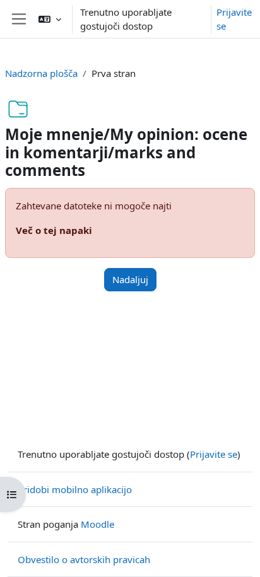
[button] (49, 19)
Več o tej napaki (54, 230)
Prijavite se (234, 19)
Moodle (97, 524)
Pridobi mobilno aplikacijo (75, 489)
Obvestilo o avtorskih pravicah (84, 559)
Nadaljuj (130, 279)
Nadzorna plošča (41, 73)
